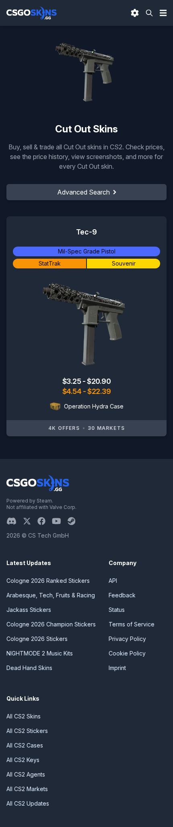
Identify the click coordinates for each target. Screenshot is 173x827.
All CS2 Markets (27, 788)
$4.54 (72, 391)
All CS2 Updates (27, 803)
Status (117, 609)
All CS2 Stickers (27, 730)
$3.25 (72, 381)
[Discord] (14, 521)
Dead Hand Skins (29, 667)
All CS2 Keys (22, 759)
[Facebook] (44, 521)
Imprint (117, 667)
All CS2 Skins (23, 716)
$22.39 (99, 391)
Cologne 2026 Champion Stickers (51, 624)
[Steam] (75, 521)
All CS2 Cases (24, 745)
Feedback (122, 595)
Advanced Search (83, 192)
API (113, 580)
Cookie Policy (127, 653)
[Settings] (134, 13)
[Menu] (163, 13)
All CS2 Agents (25, 774)
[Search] (149, 13)
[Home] (31, 12)
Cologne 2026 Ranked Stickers (48, 580)
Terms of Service (131, 624)
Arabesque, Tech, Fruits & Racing (50, 595)
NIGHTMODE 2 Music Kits (39, 653)
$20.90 (99, 381)
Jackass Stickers (28, 609)
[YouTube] (60, 521)
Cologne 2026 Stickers (37, 638)
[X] (30, 521)
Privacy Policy (127, 638)
